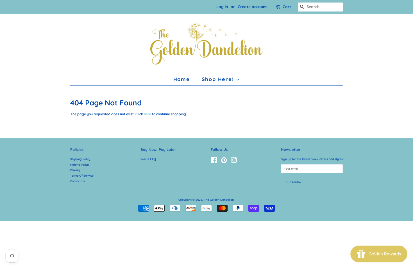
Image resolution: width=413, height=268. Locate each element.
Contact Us (77, 181)
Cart (287, 6)
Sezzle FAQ (148, 159)
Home (181, 79)
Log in (222, 6)
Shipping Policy (80, 159)
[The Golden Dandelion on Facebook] (214, 161)
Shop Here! (219, 79)
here (147, 114)
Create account (252, 6)
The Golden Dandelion (219, 200)
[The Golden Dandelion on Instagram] (234, 161)
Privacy (75, 170)
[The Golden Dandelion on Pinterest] (224, 161)
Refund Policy (79, 165)
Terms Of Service (82, 175)
